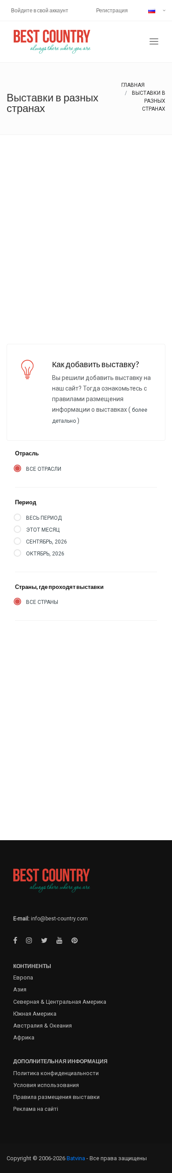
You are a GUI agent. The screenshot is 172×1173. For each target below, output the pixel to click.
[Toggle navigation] (154, 42)
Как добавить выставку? (95, 364)
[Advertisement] (86, 225)
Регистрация (112, 10)
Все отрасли (43, 469)
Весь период (44, 518)
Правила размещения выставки (56, 1097)
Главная (133, 85)
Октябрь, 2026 (45, 554)
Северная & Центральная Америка (59, 1001)
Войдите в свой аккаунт (39, 10)
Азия (19, 989)
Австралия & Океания (42, 1025)
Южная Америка (34, 1013)
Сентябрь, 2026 (46, 542)
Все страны (42, 602)
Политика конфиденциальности (56, 1073)
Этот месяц (43, 530)
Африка (23, 1037)
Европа (23, 977)
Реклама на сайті (35, 1109)
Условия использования (46, 1085)
